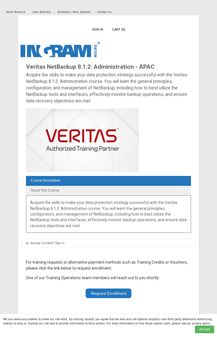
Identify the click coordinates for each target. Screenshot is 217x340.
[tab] (108, 181)
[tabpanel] (108, 216)
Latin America (41, 12)
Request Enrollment (108, 293)
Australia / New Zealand (73, 12)
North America (16, 12)
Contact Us (104, 12)
